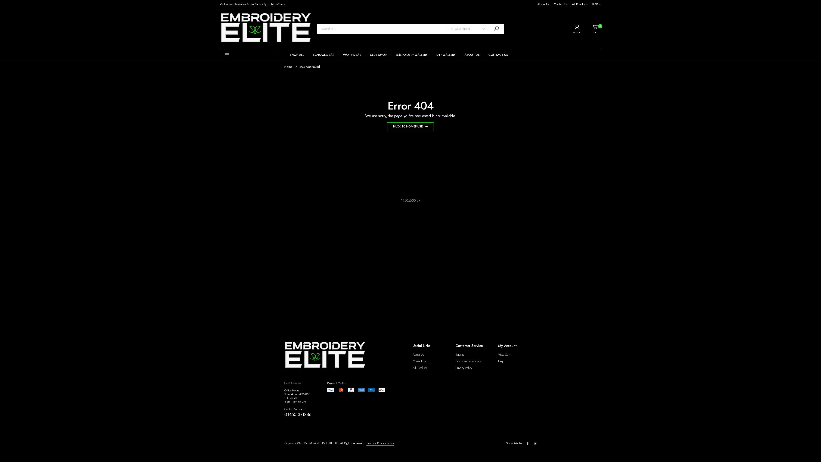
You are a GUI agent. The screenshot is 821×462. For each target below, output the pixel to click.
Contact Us (561, 4)
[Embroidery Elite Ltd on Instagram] (535, 443)
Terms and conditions (468, 361)
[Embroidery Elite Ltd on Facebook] (527, 443)
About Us (543, 4)
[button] (250, 55)
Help (501, 361)
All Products (580, 4)
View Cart (504, 354)
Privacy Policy (463, 368)
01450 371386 (298, 414)
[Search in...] (496, 29)
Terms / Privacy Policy (380, 443)
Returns (459, 354)
